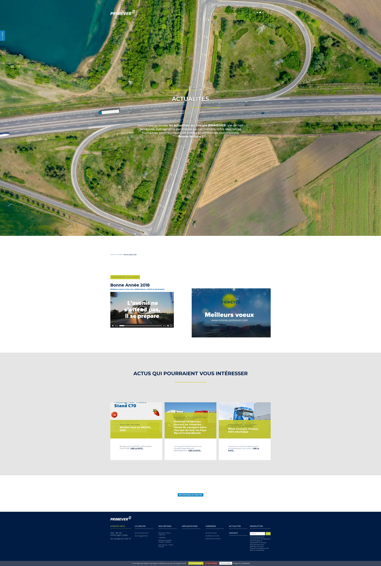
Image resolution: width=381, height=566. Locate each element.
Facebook (263, 12)
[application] (142, 310)
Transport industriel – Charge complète (165, 541)
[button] (142, 310)
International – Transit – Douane (166, 545)
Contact (233, 533)
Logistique (162, 537)
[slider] (140, 325)
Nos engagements (141, 536)
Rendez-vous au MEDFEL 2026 (135, 429)
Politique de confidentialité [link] (241, 563)
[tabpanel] (136, 431)
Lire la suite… (137, 448)
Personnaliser (225, 563)
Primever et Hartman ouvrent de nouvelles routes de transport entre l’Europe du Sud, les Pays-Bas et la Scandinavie (190, 427)
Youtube (260, 12)
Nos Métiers (164, 526)
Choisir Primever (211, 533)
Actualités (119, 254)
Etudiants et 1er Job (212, 536)
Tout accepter (196, 563)
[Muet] (168, 326)
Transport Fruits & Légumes (164, 533)
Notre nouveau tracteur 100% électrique (243, 430)
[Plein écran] (171, 326)
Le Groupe (140, 526)
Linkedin (257, 12)
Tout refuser (212, 563)
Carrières (210, 526)
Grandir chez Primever (213, 539)
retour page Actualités (190, 495)
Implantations (190, 526)
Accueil (112, 254)
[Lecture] (113, 326)
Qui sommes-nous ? (142, 533)
